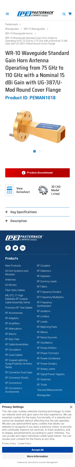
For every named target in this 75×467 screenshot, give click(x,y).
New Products (13, 265)
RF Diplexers (43, 276)
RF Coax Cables (13, 355)
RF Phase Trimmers (48, 353)
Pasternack (11, 24)
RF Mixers (42, 332)
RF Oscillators (44, 342)
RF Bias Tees (12, 339)
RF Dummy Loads (47, 281)
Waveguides (12, 28)
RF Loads (42, 321)
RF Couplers (43, 265)
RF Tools (42, 384)
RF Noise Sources (47, 337)
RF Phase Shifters (47, 348)
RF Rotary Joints (46, 369)
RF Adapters (12, 318)
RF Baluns (10, 334)
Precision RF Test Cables (18, 307)
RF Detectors (44, 270)
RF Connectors (13, 383)
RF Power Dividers (47, 363)
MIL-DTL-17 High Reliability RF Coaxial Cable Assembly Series (17, 299)
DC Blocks (11, 284)
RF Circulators (13, 349)
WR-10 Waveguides (34, 28)
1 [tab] (35, 151)
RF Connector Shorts (16, 377)
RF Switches (44, 379)
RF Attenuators (13, 328)
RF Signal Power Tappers (51, 374)
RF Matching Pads (47, 327)
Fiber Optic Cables (15, 290)
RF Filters (42, 286)
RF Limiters (43, 316)
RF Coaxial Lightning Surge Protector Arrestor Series (18, 364)
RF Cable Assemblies (16, 344)
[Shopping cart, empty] (70, 13)
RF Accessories (14, 313)
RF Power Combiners (48, 358)
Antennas (10, 279)
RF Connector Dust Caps (18, 372)
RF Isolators (43, 311)
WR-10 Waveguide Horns (19, 33)
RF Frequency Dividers (49, 291)
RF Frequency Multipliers (50, 297)
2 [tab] (40, 151)
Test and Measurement (49, 390)
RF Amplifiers (12, 323)
